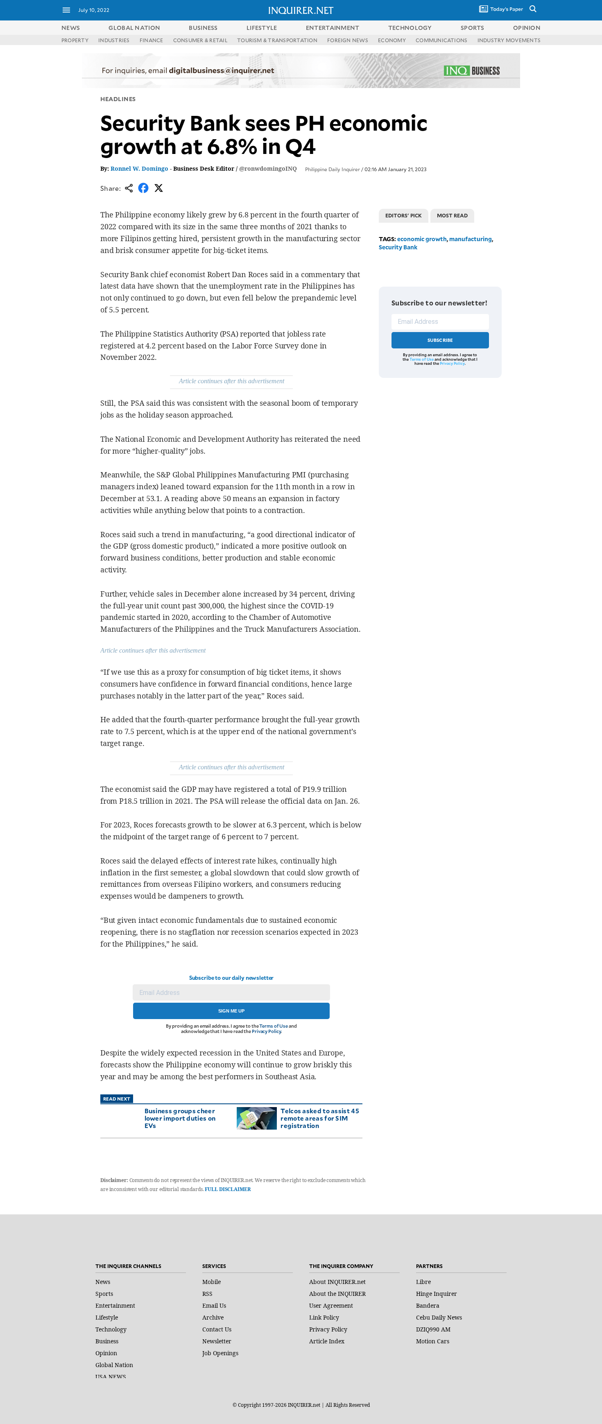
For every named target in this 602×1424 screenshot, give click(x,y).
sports (472, 28)
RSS (207, 1293)
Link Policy (324, 1317)
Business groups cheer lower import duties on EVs (180, 1118)
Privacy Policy (266, 1031)
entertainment (333, 28)
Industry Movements (509, 40)
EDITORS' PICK (403, 215)
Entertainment (115, 1305)
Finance (151, 40)
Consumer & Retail (200, 40)
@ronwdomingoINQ (268, 168)
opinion (527, 28)
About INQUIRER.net (337, 1282)
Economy (392, 40)
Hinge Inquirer (436, 1293)
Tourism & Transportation (277, 40)
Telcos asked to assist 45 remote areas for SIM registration (320, 1118)
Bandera (427, 1305)
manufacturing (470, 239)
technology (410, 28)
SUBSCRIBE (440, 340)
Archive (213, 1317)
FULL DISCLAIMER (227, 1189)
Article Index (326, 1341)
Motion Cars (432, 1341)
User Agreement (331, 1305)
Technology (111, 1329)
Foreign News (347, 40)
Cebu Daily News (439, 1317)
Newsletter (216, 1341)
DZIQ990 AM (433, 1329)
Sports (104, 1293)
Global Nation (114, 1365)
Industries (113, 40)
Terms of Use (273, 1026)
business (203, 28)
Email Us (214, 1305)
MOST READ (452, 215)
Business (106, 1341)
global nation (134, 28)
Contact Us (216, 1329)
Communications (441, 40)
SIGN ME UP (231, 1010)
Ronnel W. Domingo (139, 168)
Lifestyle (106, 1317)
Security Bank (398, 247)
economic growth (422, 239)
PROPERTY (74, 40)
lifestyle (262, 28)
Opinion (106, 1353)
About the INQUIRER (337, 1293)
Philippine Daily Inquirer (332, 169)
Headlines (118, 99)
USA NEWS (110, 1377)
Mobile (211, 1282)
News (70, 28)
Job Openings (220, 1353)
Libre (423, 1282)
